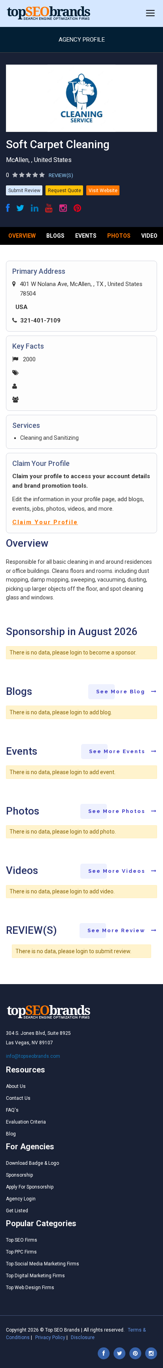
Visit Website (103, 190)
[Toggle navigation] (150, 13)
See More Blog (121, 691)
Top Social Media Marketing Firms (42, 1264)
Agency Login (21, 1199)
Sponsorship (19, 1175)
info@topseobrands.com (33, 1056)
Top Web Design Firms (30, 1287)
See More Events (118, 751)
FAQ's (12, 1110)
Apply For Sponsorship (29, 1187)
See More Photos (117, 811)
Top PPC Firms (21, 1252)
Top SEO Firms (21, 1240)
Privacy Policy (50, 1337)
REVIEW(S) (61, 175)
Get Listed (17, 1210)
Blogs (55, 236)
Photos (119, 236)
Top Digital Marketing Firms (35, 1275)
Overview (22, 236)
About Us (16, 1086)
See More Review (117, 930)
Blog (11, 1134)
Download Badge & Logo (32, 1163)
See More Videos (117, 871)
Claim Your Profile (45, 522)
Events (86, 236)
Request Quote (64, 190)
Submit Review (24, 190)
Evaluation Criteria (26, 1122)
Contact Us (18, 1098)
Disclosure (83, 1337)
